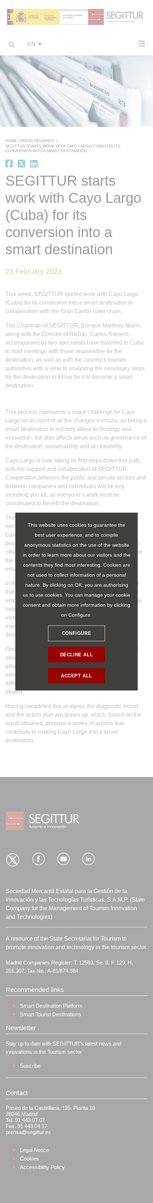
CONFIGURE (76, 633)
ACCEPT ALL (76, 675)
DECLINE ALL (76, 654)
